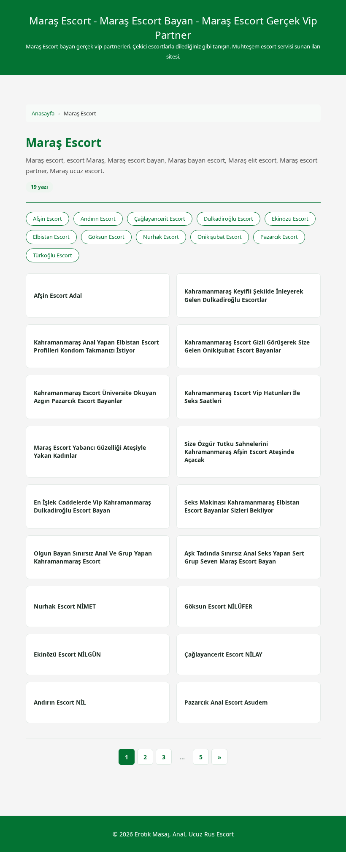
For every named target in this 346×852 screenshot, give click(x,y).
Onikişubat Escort (219, 236)
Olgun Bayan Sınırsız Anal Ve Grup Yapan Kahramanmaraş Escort (93, 557)
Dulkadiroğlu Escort (228, 218)
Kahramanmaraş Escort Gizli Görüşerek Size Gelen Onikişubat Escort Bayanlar (247, 346)
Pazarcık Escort (279, 236)
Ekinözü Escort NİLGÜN (67, 654)
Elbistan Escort (51, 236)
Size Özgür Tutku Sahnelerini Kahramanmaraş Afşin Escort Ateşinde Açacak (239, 452)
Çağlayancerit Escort (159, 218)
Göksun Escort (106, 236)
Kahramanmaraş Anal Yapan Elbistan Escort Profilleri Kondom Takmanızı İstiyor (96, 346)
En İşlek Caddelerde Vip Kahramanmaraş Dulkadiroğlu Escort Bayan (92, 506)
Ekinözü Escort (290, 218)
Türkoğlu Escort (52, 255)
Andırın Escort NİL (60, 702)
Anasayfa (43, 113)
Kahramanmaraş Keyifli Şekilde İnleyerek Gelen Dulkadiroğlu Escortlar (243, 295)
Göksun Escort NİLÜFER (218, 606)
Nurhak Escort (161, 236)
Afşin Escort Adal (58, 295)
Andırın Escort (98, 218)
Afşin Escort (47, 218)
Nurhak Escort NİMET (65, 606)
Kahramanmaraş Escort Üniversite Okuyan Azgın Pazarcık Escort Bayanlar (95, 397)
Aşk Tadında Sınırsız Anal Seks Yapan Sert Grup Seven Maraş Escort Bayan (244, 557)
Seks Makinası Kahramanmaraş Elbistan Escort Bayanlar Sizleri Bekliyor (242, 506)
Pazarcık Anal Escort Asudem (226, 702)
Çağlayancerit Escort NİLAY (223, 654)
